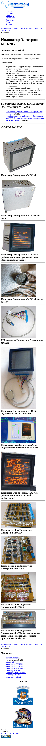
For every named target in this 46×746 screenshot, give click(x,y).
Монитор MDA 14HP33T (16, 673)
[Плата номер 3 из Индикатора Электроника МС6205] (18, 602)
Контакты (10, 20)
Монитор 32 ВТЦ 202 (14, 666)
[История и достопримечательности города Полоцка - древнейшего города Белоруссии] (23, 704)
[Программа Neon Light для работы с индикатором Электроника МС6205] (18, 442)
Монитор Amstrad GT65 (15, 668)
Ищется (9, 11)
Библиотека (10, 18)
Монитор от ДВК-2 (13, 677)
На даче (9, 22)
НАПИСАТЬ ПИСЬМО (10, 734)
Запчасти (9, 14)
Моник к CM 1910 (13, 662)
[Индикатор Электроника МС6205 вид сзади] (18, 213)
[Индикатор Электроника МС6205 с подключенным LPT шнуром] (18, 408)
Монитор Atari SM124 (14, 671)
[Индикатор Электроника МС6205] (18, 172)
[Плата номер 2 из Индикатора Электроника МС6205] (18, 563)
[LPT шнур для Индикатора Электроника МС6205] (18, 337)
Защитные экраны (13, 658)
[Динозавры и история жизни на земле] (23, 727)
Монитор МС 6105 (13, 675)
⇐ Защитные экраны (9, 28)
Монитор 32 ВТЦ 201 (14, 664)
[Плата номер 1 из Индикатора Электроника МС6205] (18, 527)
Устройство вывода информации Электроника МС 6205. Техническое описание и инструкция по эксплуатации (25, 118)
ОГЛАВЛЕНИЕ (26, 28)
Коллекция (10, 16)
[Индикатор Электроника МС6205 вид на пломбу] (18, 296)
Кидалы (9, 24)
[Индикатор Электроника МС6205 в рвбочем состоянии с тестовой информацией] (18, 490)
